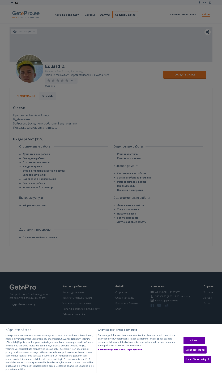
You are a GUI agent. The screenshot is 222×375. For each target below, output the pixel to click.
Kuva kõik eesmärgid (197, 359)
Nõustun (194, 340)
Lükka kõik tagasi (195, 349)
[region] (111, 349)
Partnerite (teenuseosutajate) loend (120, 349)
